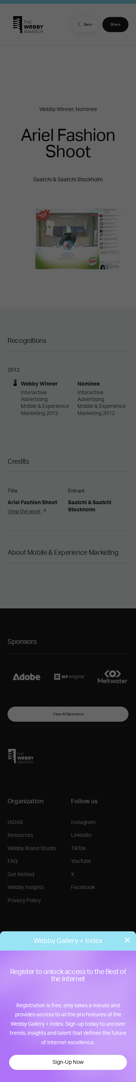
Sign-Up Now (68, 1062)
